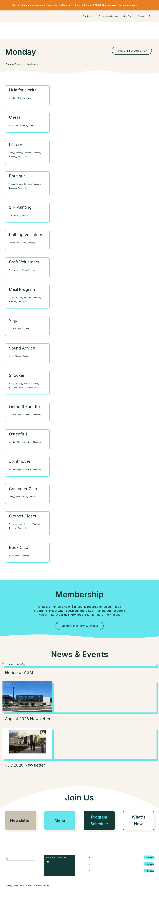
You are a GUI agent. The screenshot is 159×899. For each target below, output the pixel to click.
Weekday (31, 64)
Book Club (18, 547)
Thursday (36, 153)
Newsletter (20, 820)
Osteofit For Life (24, 406)
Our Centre (88, 16)
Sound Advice (22, 348)
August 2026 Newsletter (28, 718)
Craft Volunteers (24, 262)
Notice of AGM (19, 672)
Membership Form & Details (79, 625)
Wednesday (23, 157)
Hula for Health (23, 90)
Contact (141, 16)
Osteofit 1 (18, 434)
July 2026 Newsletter (25, 765)
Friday (11, 125)
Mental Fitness (21, 125)
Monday (12, 98)
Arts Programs (14, 215)
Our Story (128, 16)
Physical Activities (24, 98)
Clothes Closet (22, 516)
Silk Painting (20, 207)
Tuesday (12, 157)
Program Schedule (99, 820)
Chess (15, 117)
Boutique (17, 176)
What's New (138, 820)
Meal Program (22, 289)
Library (15, 144)
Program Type (13, 64)
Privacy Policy (11, 885)
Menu (60, 820)
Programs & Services (108, 16)
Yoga (13, 320)
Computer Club (23, 488)
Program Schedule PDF (132, 50)
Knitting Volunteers (26, 234)
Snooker (16, 375)
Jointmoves (20, 461)
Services (27, 153)
